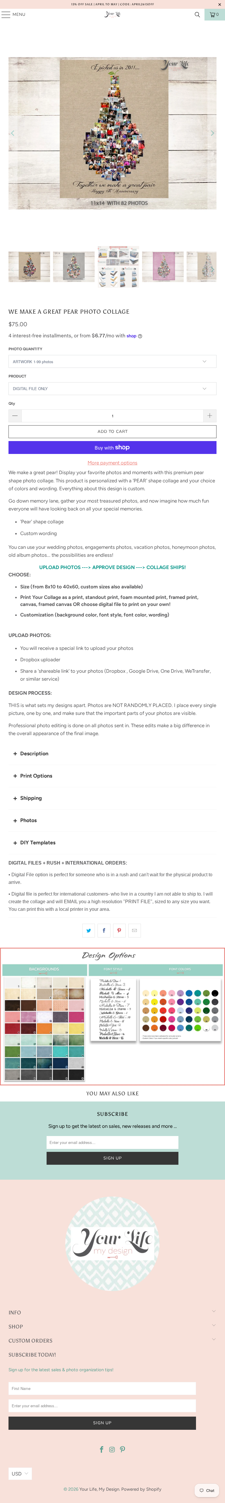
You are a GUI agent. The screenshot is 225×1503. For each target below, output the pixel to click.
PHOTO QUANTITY (25, 349)
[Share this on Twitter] (88, 930)
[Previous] (13, 133)
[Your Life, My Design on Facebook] (101, 1450)
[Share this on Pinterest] (119, 930)
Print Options (36, 776)
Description (34, 753)
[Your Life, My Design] (112, 15)
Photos (28, 820)
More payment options (112, 463)
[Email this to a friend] (134, 930)
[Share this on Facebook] (104, 930)
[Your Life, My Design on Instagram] (112, 1450)
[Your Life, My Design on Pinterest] (122, 1450)
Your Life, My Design (99, 1489)
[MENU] (3, 15)
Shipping (31, 798)
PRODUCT (17, 376)
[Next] (212, 133)
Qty (11, 403)
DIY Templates (37, 842)
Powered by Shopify (141, 1489)
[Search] (197, 15)
